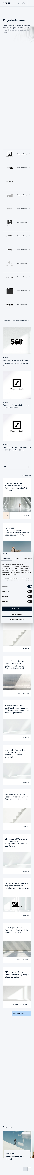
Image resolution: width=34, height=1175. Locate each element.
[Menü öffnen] (30, 3)
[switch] (29, 591)
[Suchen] (18, 3)
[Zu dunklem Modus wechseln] (23, 3)
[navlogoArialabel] (6, 3)
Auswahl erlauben (17, 614)
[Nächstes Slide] (29, 1169)
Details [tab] (17, 558)
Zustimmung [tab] (6, 558)
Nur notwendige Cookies (17, 619)
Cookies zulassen (17, 609)
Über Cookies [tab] (28, 558)
